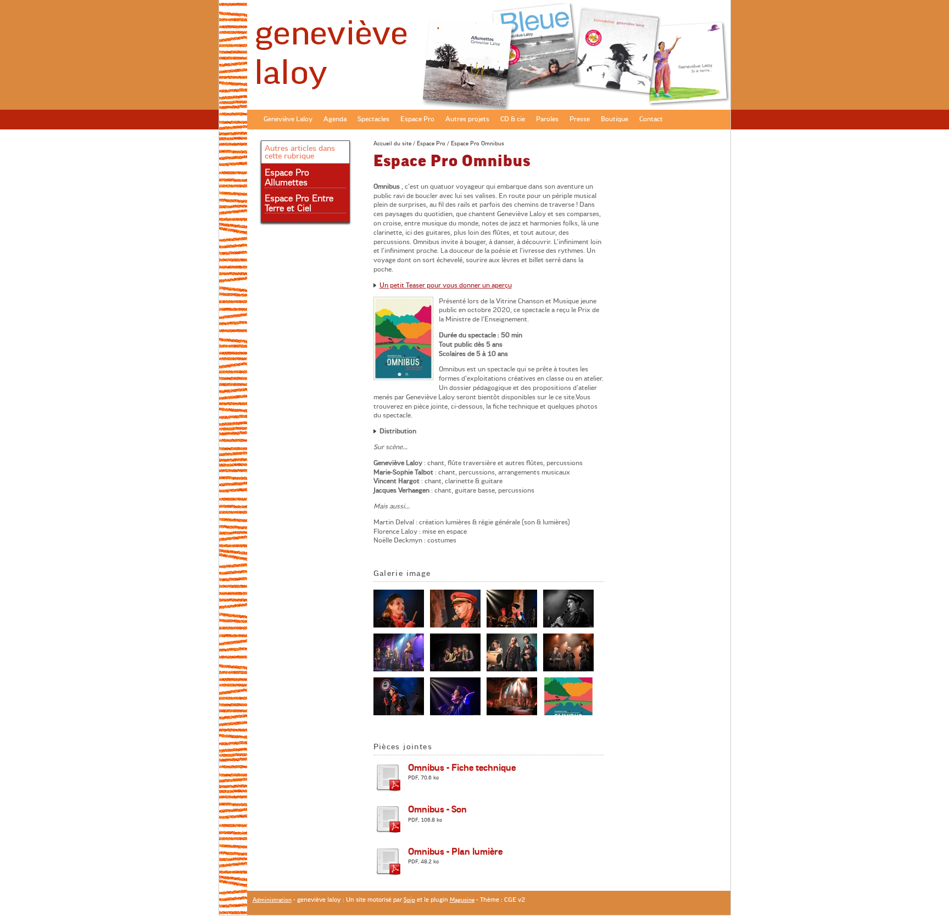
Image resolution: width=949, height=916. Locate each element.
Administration (272, 900)
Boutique (614, 119)
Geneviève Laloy (288, 119)
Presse (580, 119)
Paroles (547, 119)
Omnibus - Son (437, 810)
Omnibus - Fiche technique (462, 768)
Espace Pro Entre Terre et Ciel (299, 203)
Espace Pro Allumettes (287, 178)
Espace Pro (417, 119)
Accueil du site (392, 143)
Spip (409, 900)
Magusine (462, 900)
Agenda (335, 119)
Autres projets (467, 119)
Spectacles (373, 119)
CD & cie (512, 119)
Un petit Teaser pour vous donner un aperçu (445, 285)
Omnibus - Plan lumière (455, 852)
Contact (651, 119)
